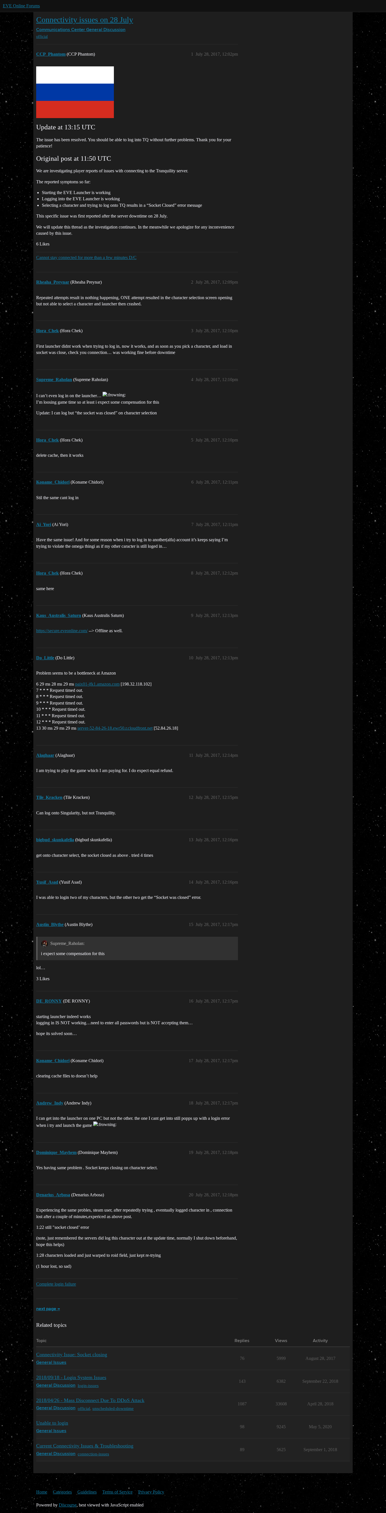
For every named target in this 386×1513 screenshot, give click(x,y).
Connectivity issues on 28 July (84, 19)
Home (41, 1492)
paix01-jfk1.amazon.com (97, 684)
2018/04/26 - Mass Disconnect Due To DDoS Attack (90, 1400)
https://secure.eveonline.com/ (62, 630)
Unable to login (52, 1423)
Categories (62, 1492)
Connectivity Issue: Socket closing (71, 1354)
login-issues (88, 1385)
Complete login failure (56, 1284)
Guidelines (87, 1492)
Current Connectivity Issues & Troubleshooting (84, 1446)
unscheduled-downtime (113, 1408)
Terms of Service (117, 1492)
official (42, 36)
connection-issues (93, 1453)
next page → (48, 1309)
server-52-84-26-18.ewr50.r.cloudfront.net (115, 728)
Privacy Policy (151, 1492)
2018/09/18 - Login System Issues (71, 1377)
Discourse (68, 1505)
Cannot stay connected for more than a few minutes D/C (86, 257)
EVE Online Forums (21, 5)
